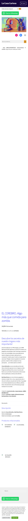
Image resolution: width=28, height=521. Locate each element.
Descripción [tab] (4, 403)
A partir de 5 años (11, 391)
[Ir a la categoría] (20, 9)
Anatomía (8, 394)
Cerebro (13, 394)
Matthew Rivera (5, 396)
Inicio (4, 47)
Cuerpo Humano (20, 47)
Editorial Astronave (19, 394)
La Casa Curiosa (9, 3)
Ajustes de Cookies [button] (6, 517)
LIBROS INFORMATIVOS (11, 47)
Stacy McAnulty (12, 396)
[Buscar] (25, 41)
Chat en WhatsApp (12, 13)
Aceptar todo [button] (14, 517)
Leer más (8, 514)
